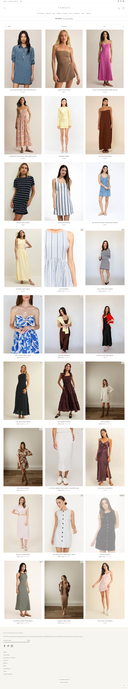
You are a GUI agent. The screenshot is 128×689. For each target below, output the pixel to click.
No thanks (64, 353)
